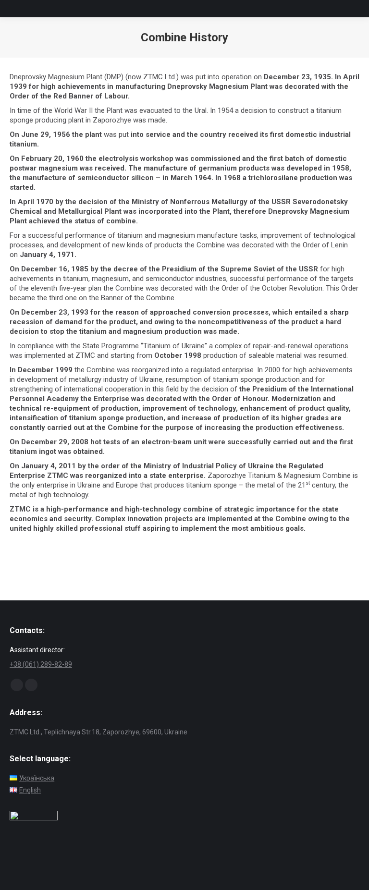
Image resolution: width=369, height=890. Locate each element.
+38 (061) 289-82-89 (41, 664)
